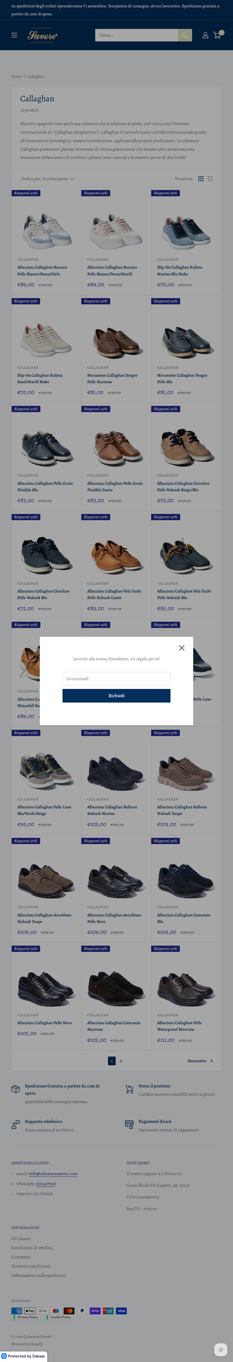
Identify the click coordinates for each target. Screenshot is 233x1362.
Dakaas (38, 1356)
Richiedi (117, 696)
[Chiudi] (182, 648)
